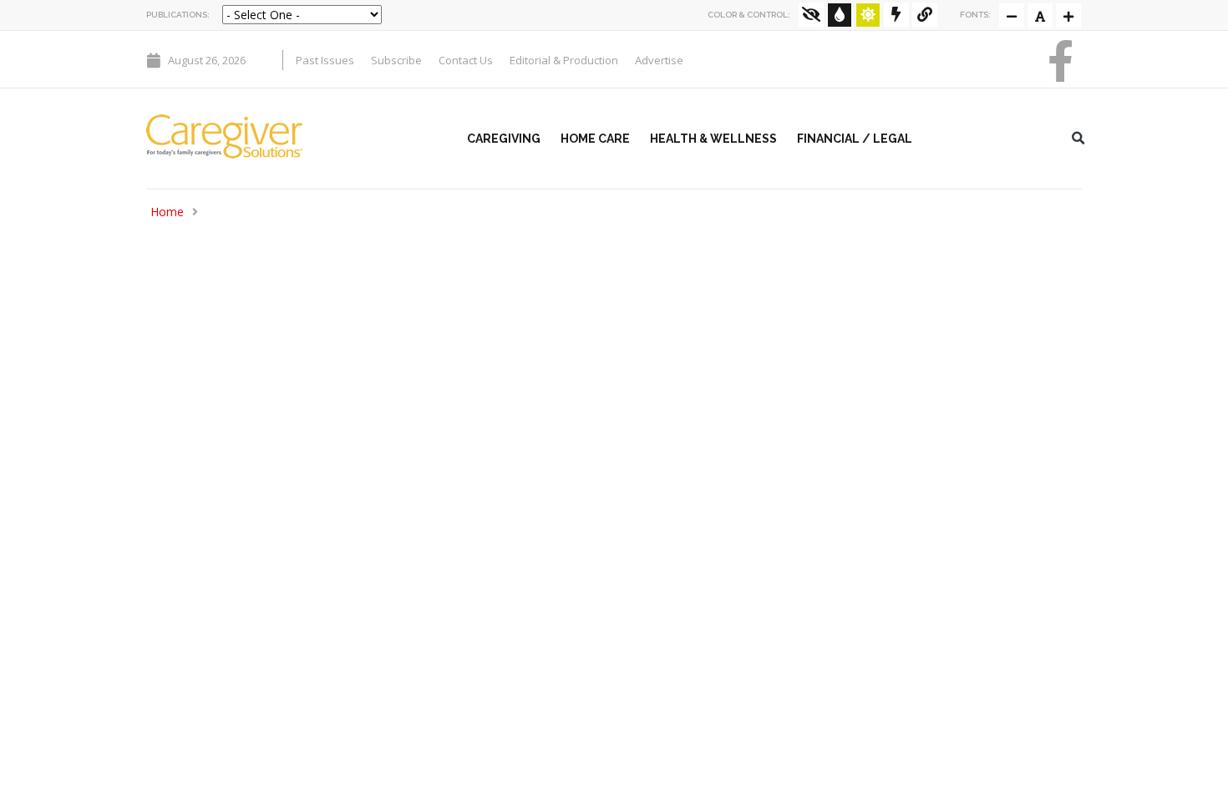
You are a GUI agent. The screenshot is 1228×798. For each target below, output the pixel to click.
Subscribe (396, 60)
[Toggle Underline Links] (924, 15)
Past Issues (325, 60)
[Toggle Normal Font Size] (1011, 15)
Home (167, 212)
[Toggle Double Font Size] (1068, 15)
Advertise (659, 60)
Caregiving (503, 138)
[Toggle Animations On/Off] (896, 15)
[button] (1078, 138)
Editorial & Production (564, 60)
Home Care (595, 138)
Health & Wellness (713, 138)
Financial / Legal (854, 138)
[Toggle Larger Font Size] (1040, 15)
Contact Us (466, 60)
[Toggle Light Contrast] (867, 15)
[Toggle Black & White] (811, 15)
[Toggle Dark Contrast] (839, 15)
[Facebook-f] (1061, 61)
